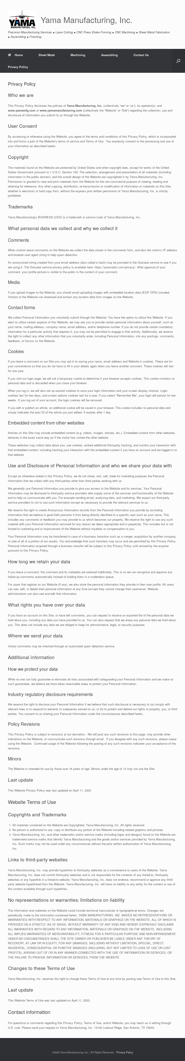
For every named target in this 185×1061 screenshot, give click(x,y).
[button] (178, 61)
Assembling (109, 55)
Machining (78, 55)
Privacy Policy (18, 67)
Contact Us (141, 55)
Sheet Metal (47, 55)
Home (19, 55)
